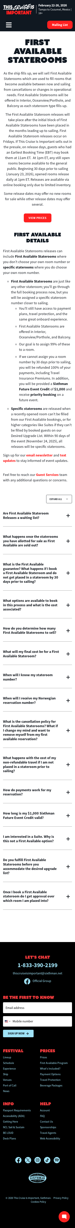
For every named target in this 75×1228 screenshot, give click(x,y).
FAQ (42, 1116)
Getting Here (10, 1121)
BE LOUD (8, 1133)
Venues (7, 1080)
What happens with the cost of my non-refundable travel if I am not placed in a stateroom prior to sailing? (29, 764)
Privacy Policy (60, 1198)
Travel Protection (50, 1080)
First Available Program (54, 1063)
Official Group (41, 981)
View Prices (38, 218)
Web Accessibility (50, 1138)
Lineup (7, 1057)
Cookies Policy (38, 1202)
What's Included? (50, 1068)
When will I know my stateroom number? (28, 677)
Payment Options (50, 1074)
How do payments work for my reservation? (27, 792)
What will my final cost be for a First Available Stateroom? (31, 654)
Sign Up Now (16, 1033)
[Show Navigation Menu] (8, 24)
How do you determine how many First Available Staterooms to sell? (29, 630)
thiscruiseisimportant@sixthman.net (37, 973)
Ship (5, 1074)
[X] (29, 1160)
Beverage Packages (51, 1085)
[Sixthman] (37, 1178)
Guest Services (47, 474)
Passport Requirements (17, 1110)
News (6, 1091)
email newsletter (39, 455)
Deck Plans (9, 1138)
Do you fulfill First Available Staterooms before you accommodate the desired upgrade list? (30, 866)
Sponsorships (48, 1127)
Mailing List (60, 25)
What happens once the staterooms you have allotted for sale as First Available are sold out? (30, 541)
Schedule (8, 1063)
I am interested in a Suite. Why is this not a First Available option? (28, 839)
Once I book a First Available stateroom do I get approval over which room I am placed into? (28, 896)
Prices (43, 1057)
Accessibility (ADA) (14, 1116)
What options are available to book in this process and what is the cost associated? (30, 605)
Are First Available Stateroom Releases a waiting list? (26, 515)
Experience (9, 1068)
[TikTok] (49, 1160)
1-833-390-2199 (37, 965)
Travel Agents (48, 1133)
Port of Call (9, 1085)
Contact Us (46, 1121)
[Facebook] (20, 1160)
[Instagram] (39, 1160)
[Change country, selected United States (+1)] (7, 1021)
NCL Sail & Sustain (13, 1127)
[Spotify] (57, 1160)
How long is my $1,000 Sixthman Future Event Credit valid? (28, 815)
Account (45, 1110)
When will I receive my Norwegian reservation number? (29, 700)
